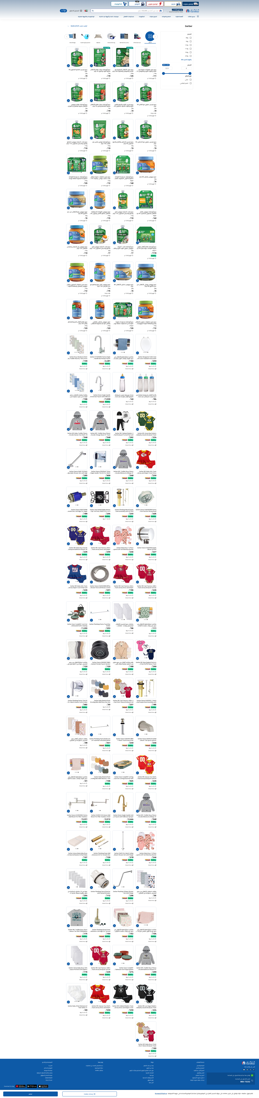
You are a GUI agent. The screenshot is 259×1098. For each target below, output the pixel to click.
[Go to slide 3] (148, 137)
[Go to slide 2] (149, 137)
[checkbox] (190, 38)
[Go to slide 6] (145, 137)
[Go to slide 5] (146, 137)
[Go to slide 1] (150, 137)
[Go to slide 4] (147, 137)
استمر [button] (30, 1094)
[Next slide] (68, 34)
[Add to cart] (137, 65)
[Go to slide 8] (143, 137)
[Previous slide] (157, 34)
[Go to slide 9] (142, 137)
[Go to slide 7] (144, 137)
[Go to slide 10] (141, 137)
